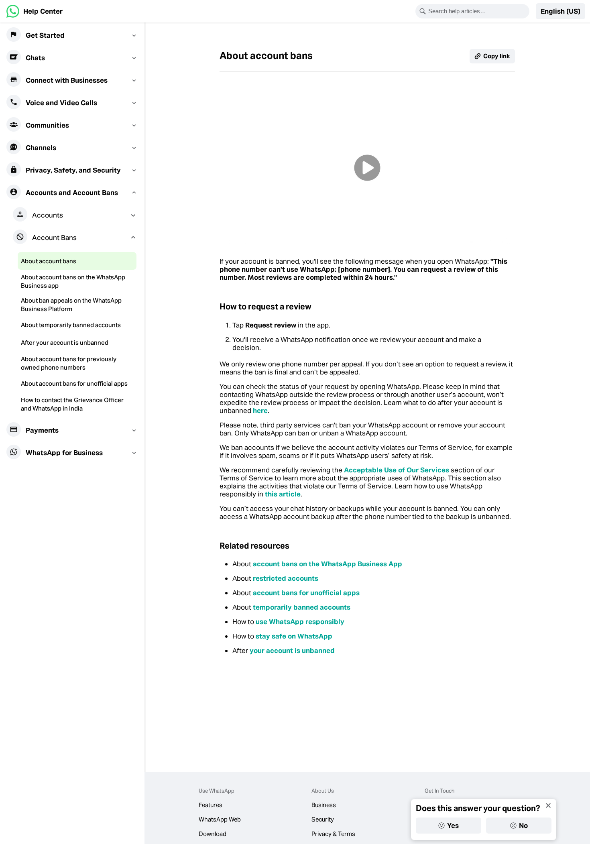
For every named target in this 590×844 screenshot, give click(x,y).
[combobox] (477, 11)
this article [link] (283, 494)
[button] (560, 11)
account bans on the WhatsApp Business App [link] (327, 563)
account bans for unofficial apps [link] (306, 592)
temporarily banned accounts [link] (301, 607)
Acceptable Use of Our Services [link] (396, 470)
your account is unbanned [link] (292, 650)
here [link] (260, 410)
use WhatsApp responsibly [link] (300, 621)
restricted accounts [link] (285, 578)
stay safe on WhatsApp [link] (294, 636)
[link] (34, 11)
